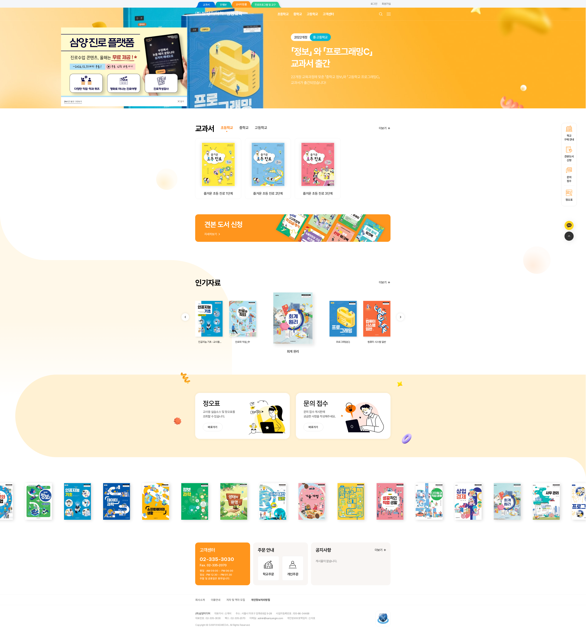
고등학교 (312, 14)
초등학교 (283, 14)
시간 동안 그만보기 (73, 101)
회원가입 (386, 3)
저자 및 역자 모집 (235, 599)
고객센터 (328, 14)
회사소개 (200, 599)
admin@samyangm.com (270, 618)
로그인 (374, 3)
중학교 (297, 14)
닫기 (182, 101)
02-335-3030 (217, 559)
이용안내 (215, 599)
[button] (185, 317)
